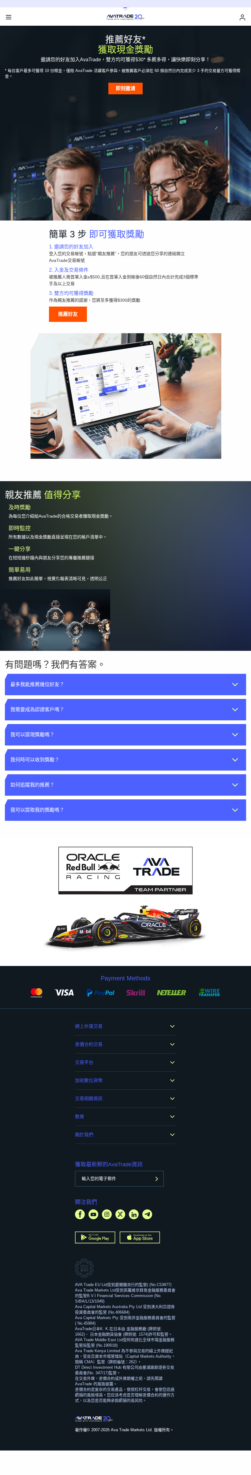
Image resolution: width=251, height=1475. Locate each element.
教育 (79, 1116)
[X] (120, 1214)
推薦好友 (68, 314)
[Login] (242, 17)
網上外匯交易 (89, 1026)
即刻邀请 (125, 88)
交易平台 (84, 1062)
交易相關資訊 (89, 1098)
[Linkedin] (134, 1214)
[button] (125, 684)
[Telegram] (147, 1214)
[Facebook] (80, 1214)
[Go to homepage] (94, 1419)
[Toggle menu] (8, 17)
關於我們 (84, 1134)
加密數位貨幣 (89, 1080)
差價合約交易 (89, 1044)
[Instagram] (107, 1214)
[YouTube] (93, 1214)
